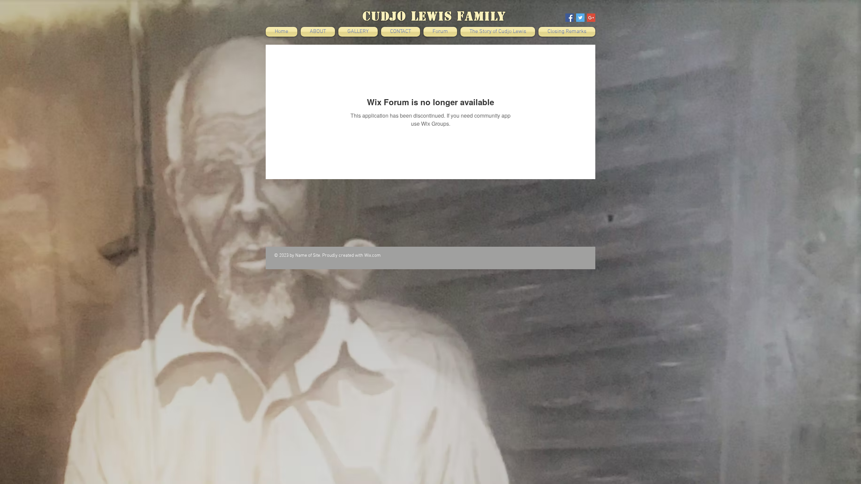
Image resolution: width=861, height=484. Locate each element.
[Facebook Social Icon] (569, 17)
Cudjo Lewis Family (434, 16)
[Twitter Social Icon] (580, 17)
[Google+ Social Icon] (591, 17)
